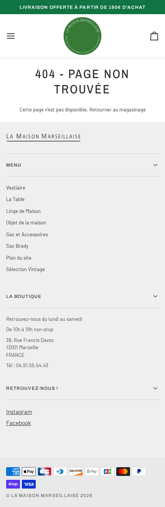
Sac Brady (17, 246)
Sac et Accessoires (27, 234)
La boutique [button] (23, 296)
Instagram (19, 411)
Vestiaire (15, 188)
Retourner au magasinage (117, 109)
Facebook (18, 422)
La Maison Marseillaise (45, 495)
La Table (15, 199)
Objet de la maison (26, 222)
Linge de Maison (23, 211)
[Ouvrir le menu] (17, 36)
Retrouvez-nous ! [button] (32, 388)
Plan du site (18, 258)
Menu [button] (13, 165)
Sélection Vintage (25, 269)
